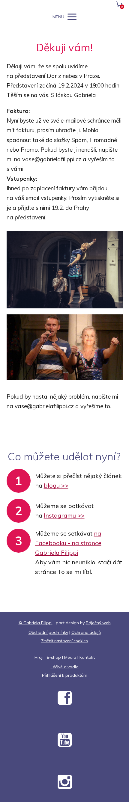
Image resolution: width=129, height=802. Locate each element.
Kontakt (87, 657)
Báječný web (98, 622)
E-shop (54, 657)
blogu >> (56, 485)
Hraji (39, 657)
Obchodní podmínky (48, 632)
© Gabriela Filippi (35, 622)
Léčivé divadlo (65, 667)
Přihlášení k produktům (64, 675)
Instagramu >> (64, 515)
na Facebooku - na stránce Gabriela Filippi (68, 543)
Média (70, 657)
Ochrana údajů (86, 632)
